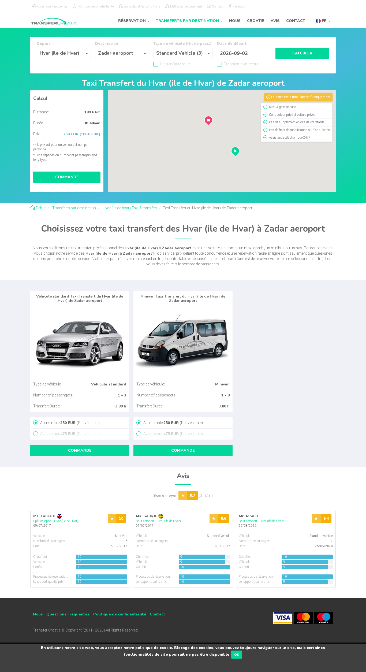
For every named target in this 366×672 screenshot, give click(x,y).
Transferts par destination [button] (188, 20)
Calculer (302, 53)
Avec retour (69, 434)
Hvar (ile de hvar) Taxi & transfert (129, 208)
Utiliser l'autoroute (175, 64)
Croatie (255, 20)
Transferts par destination (73, 208)
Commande (67, 177)
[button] (323, 20)
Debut (40, 208)
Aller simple (69, 423)
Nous (235, 20)
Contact (295, 20)
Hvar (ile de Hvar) (66, 521)
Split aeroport (42, 521)
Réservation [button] (132, 20)
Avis (275, 20)
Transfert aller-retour (241, 64)
